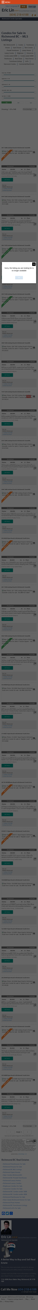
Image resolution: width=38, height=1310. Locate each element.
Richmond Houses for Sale (12, 1167)
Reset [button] (18, 102)
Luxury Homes (26, 50)
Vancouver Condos (10, 64)
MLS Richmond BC (9, 45)
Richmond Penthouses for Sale (14, 1197)
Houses (7, 48)
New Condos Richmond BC (12, 1175)
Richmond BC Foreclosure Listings (15, 1205)
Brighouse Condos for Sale (12, 1186)
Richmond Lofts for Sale (12, 1208)
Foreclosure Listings (15, 61)
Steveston (30, 53)
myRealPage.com (22, 1154)
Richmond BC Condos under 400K (15, 1194)
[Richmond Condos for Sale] (19, 10)
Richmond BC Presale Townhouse (15, 1178)
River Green (18, 59)
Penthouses (8, 59)
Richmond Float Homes (11, 1203)
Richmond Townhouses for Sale (14, 1164)
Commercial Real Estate (26, 64)
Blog (26, 1299)
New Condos (29, 48)
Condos (20, 45)
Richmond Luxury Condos (12, 1183)
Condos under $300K (10, 56)
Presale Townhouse (13, 50)
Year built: (6, 90)
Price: (6, 72)
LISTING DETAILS (7, 179)
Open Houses (17, 48)
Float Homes (29, 59)
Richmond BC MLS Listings (12, 1169)
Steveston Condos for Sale (12, 1189)
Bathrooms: (6, 84)
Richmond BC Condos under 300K (15, 1192)
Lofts (27, 61)
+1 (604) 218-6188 (7, 188)
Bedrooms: (6, 78)
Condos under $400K (27, 56)
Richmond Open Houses (11, 1172)
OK (19, 277)
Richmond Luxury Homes (12, 1181)
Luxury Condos (9, 53)
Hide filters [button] (31, 102)
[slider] (3, 75)
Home (3, 1299)
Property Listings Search (15, 1299)
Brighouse (20, 53)
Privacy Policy (9, 1301)
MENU (7, 2)
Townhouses (30, 45)
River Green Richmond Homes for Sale (16, 1200)
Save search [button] (6, 102)
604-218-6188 (27, 1289)
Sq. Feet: (6, 96)
